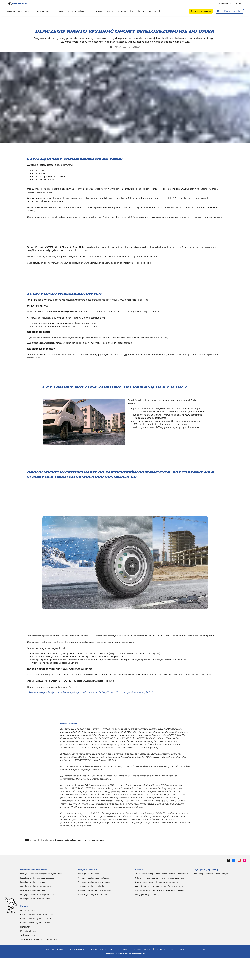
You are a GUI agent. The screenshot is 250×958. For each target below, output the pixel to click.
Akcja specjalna (155, 11)
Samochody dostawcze (42, 840)
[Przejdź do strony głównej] (16, 3)
